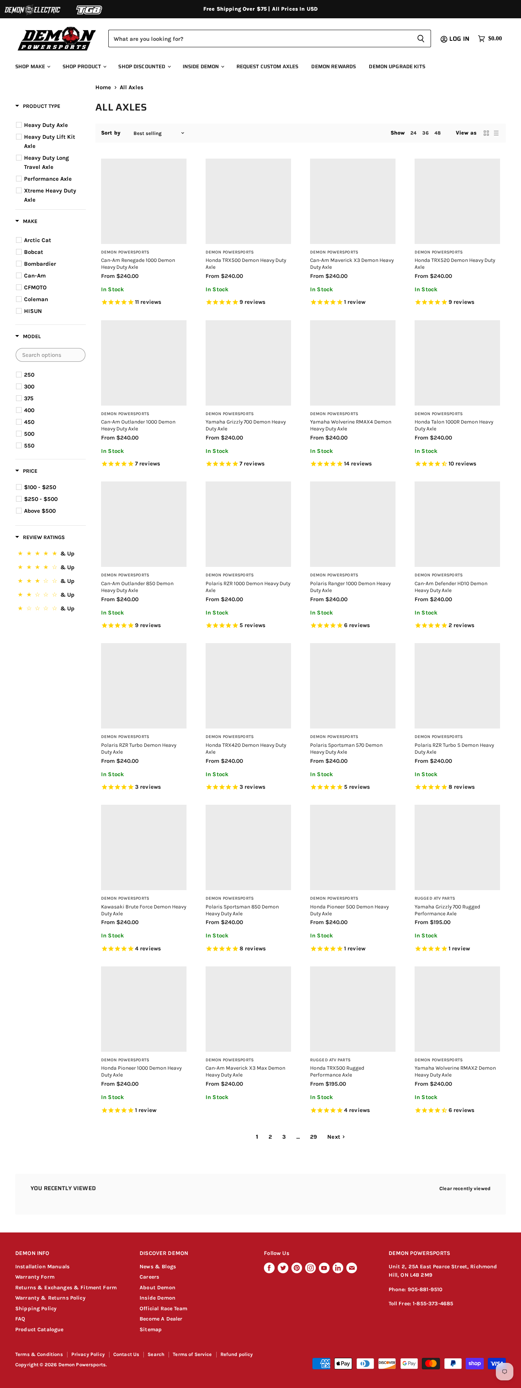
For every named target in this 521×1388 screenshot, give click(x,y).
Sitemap (151, 1329)
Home (103, 87)
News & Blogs (158, 1266)
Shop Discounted (142, 67)
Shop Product (83, 67)
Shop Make (30, 67)
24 (413, 133)
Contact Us (126, 1354)
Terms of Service (192, 1354)
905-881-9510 (425, 1289)
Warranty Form (35, 1277)
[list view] (496, 133)
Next (333, 1136)
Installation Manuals (42, 1266)
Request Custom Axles (267, 67)
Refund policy (236, 1354)
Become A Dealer (161, 1319)
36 (425, 133)
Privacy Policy (88, 1354)
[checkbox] (51, 125)
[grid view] (486, 133)
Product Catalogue (39, 1329)
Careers (149, 1277)
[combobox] (259, 38)
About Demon (157, 1287)
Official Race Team (163, 1308)
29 (313, 1136)
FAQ (20, 1319)
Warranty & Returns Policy (50, 1298)
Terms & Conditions (39, 1354)
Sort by (111, 133)
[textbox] (50, 355)
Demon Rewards (333, 67)
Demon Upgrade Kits (397, 67)
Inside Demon (201, 67)
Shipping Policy (35, 1308)
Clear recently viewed (464, 1188)
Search (156, 1354)
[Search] (421, 38)
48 (437, 133)
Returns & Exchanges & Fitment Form (66, 1287)
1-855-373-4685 (433, 1303)
